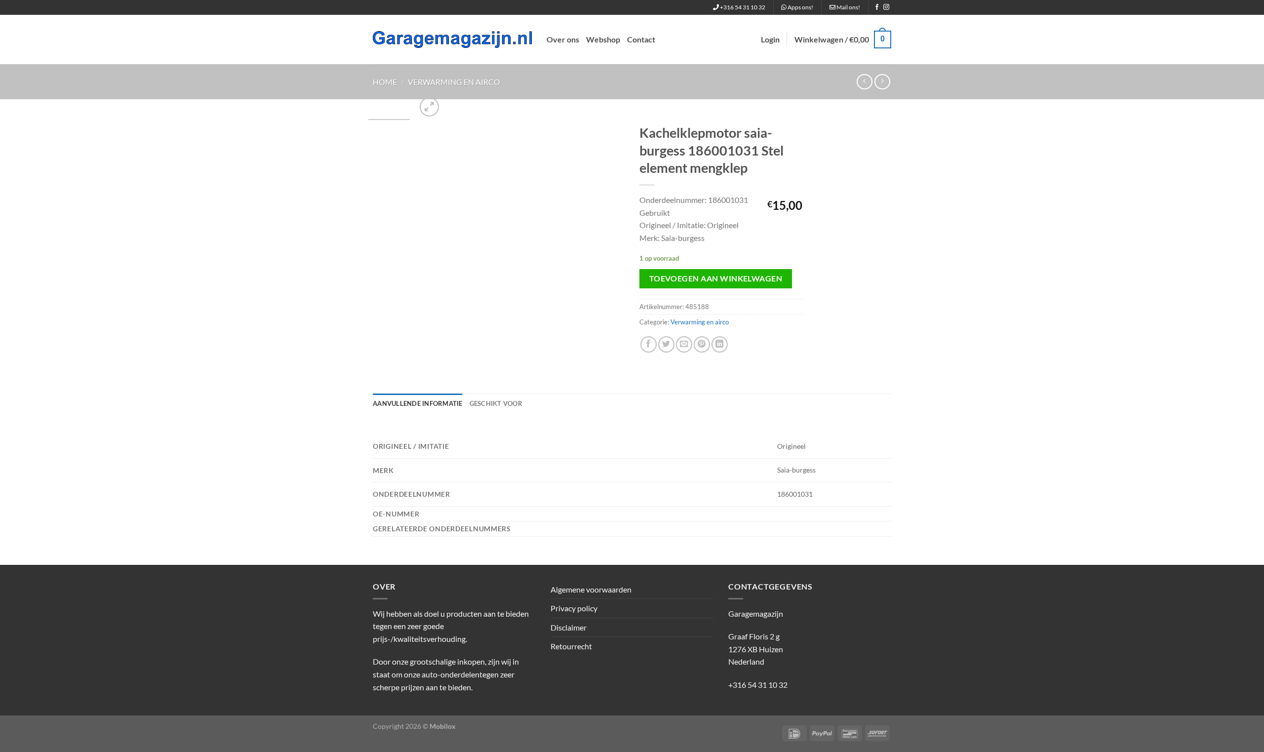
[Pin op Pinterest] (702, 344)
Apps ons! (800, 7)
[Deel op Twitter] (666, 344)
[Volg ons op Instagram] (886, 7)
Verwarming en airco (454, 81)
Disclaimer (569, 627)
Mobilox (443, 726)
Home (385, 81)
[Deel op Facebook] (648, 344)
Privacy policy (574, 608)
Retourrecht (571, 646)
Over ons (563, 39)
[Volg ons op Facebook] (877, 7)
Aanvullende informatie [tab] (418, 403)
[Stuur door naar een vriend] (684, 344)
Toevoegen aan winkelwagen (716, 278)
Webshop (603, 39)
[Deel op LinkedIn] (719, 344)
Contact (641, 39)
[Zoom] (429, 107)
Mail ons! (847, 7)
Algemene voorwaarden (591, 589)
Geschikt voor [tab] (496, 403)
